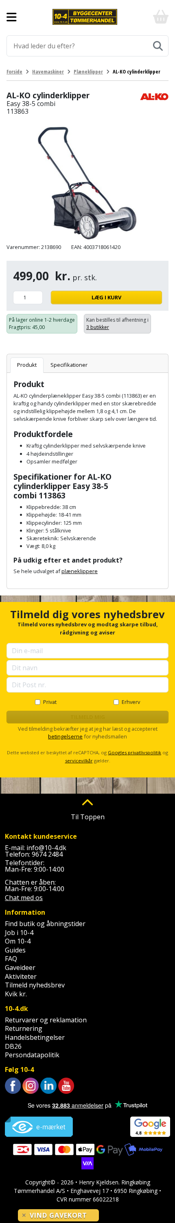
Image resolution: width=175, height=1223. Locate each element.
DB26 (13, 1046)
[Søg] (158, 46)
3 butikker (97, 327)
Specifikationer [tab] (69, 364)
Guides (15, 950)
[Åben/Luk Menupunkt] (12, 17)
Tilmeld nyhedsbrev (35, 985)
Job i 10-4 (19, 932)
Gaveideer (20, 967)
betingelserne (65, 736)
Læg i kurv (106, 297)
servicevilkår (79, 761)
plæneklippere (79, 571)
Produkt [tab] (27, 364)
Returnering (23, 1028)
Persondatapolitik (32, 1054)
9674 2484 (47, 854)
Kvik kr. (16, 993)
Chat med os (24, 897)
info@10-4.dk (46, 847)
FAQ (11, 958)
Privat (50, 702)
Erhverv (131, 702)
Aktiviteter (21, 976)
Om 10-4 (18, 941)
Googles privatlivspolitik (134, 752)
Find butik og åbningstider (45, 923)
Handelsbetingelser (35, 1037)
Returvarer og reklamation (46, 1019)
